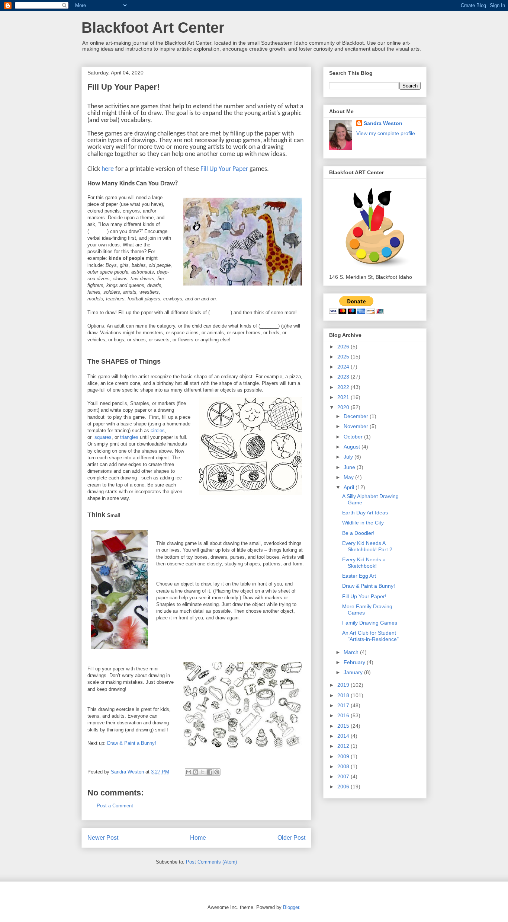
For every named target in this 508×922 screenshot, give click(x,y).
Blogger (291, 907)
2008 (344, 766)
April (350, 487)
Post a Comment (115, 805)
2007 (344, 776)
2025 (344, 357)
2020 (344, 407)
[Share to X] (202, 772)
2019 (344, 685)
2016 (344, 715)
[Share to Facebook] (209, 772)
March (352, 652)
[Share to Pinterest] (217, 772)
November (357, 426)
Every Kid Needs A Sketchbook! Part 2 (367, 546)
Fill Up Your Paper (224, 169)
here (108, 169)
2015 (344, 726)
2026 (344, 347)
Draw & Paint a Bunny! (131, 743)
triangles (129, 437)
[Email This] (188, 772)
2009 (344, 756)
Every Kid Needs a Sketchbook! (364, 562)
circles (158, 430)
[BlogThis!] (195, 772)
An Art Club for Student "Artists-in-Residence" (370, 636)
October (354, 437)
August (352, 447)
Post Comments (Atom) (211, 862)
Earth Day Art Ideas (365, 513)
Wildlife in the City (363, 523)
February (355, 662)
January (354, 672)
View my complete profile (385, 133)
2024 (344, 367)
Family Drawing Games (369, 623)
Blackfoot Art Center (153, 27)
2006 (344, 786)
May (349, 477)
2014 (344, 736)
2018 (344, 695)
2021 (344, 397)
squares (103, 437)
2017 (344, 705)
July (349, 457)
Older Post (291, 838)
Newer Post (102, 838)
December (357, 416)
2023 (344, 377)
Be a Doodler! (358, 533)
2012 (344, 746)
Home (198, 838)
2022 (344, 387)
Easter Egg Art (359, 576)
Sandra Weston (383, 123)
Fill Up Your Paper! (364, 596)
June (350, 467)
